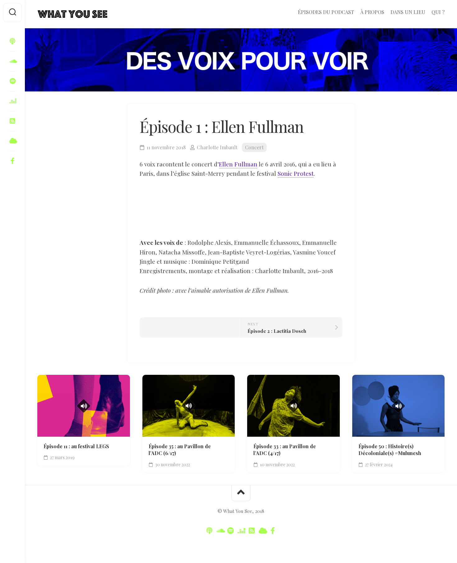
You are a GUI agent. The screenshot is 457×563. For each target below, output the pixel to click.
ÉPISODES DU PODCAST (326, 12)
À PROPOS (372, 12)
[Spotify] (12, 81)
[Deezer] (12, 101)
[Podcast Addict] (12, 141)
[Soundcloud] (12, 61)
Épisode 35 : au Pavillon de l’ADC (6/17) (180, 450)
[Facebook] (12, 161)
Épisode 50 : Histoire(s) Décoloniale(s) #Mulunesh (389, 450)
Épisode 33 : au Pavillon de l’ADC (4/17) (284, 450)
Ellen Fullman (238, 164)
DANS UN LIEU (407, 12)
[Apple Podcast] (12, 41)
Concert (254, 147)
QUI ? (438, 12)
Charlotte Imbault (217, 147)
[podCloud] (12, 121)
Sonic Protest (296, 173)
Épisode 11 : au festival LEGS (76, 446)
